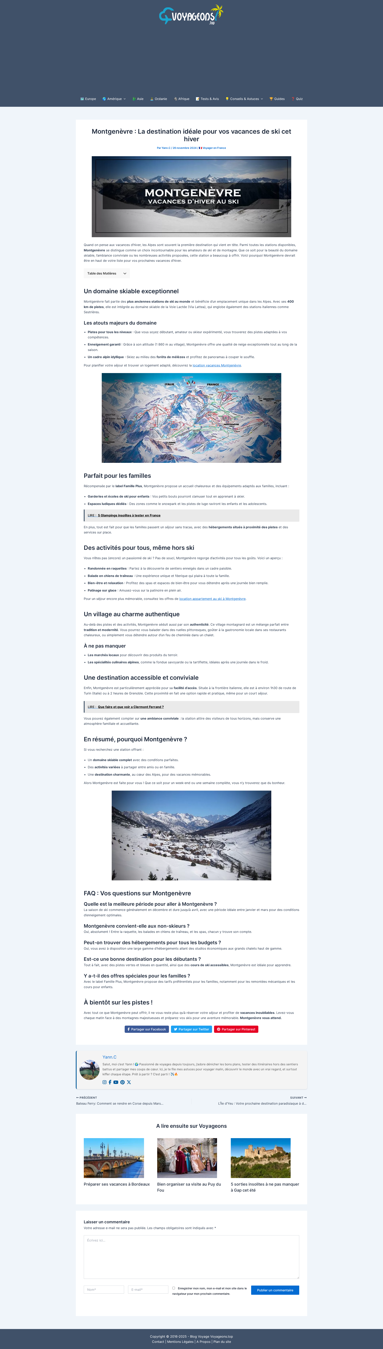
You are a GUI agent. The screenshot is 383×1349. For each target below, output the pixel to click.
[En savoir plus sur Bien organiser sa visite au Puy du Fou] (187, 1158)
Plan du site (222, 1342)
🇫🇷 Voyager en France (212, 147)
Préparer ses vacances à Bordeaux (117, 1184)
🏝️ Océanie (158, 99)
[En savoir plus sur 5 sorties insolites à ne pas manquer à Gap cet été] (261, 1158)
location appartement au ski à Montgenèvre (212, 599)
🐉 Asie (137, 99)
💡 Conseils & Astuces (242, 99)
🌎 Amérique (112, 99)
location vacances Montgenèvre (217, 365)
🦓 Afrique (181, 99)
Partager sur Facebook (148, 1029)
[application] (124, 99)
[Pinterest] (122, 1082)
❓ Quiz (297, 99)
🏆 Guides (277, 99)
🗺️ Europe (88, 99)
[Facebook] (110, 1082)
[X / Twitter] (129, 1082)
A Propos (203, 1342)
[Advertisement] (191, 61)
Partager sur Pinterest (238, 1029)
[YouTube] (115, 1082)
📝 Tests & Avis (207, 99)
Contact (158, 1342)
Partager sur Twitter (194, 1029)
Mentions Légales (180, 1342)
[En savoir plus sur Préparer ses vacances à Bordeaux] (114, 1158)
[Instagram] (105, 1082)
